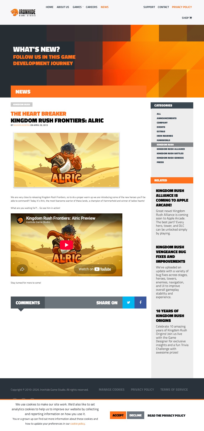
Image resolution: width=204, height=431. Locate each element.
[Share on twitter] (128, 303)
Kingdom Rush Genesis (170, 157)
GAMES (77, 7)
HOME (49, 7)
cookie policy (77, 423)
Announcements (167, 118)
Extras (161, 131)
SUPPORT (149, 7)
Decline (135, 415)
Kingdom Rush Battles (170, 153)
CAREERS (91, 7)
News (105, 7)
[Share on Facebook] (140, 303)
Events (161, 127)
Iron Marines (165, 135)
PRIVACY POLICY (182, 7)
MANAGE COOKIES (112, 389)
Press (160, 162)
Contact (163, 7)
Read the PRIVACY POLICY (166, 415)
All (159, 113)
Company (162, 122)
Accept (118, 415)
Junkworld (163, 140)
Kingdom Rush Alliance (171, 149)
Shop (185, 18)
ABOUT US (63, 7)
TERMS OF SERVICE (174, 389)
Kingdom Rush (21, 104)
